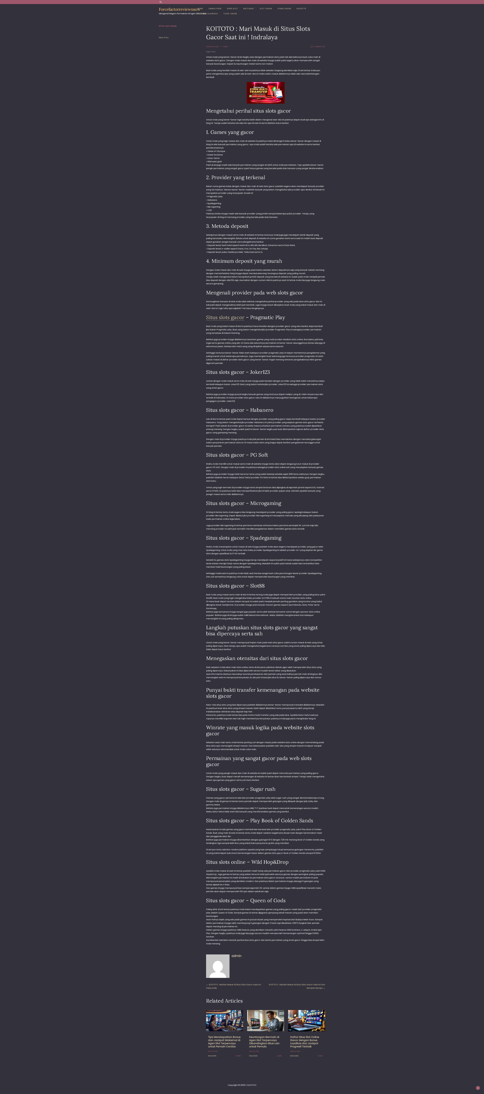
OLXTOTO (251, 1085)
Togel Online (230, 13)
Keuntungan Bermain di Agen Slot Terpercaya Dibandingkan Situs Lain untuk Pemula (264, 1041)
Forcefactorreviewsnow (179, 9)
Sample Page (215, 8)
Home (200, 8)
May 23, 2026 (213, 1051)
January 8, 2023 (212, 47)
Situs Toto (164, 37)
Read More (212, 1056)
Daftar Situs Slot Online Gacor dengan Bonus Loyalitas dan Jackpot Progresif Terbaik (304, 1041)
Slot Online (266, 8)
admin (225, 47)
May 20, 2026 (254, 1051)
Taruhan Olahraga (208, 13)
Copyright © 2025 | (237, 1085)
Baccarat (248, 8)
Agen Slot (232, 8)
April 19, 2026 (295, 1051)
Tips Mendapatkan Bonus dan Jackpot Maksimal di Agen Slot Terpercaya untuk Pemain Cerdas (224, 1041)
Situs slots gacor (225, 317)
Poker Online (284, 8)
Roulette (301, 8)
